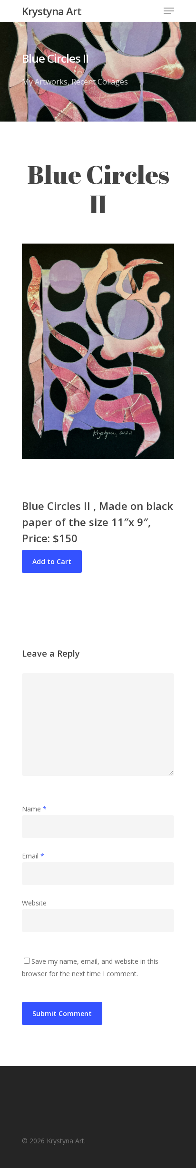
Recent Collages (99, 81)
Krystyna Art (51, 11)
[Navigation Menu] (169, 11)
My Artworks (45, 81)
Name (34, 808)
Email (33, 855)
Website (34, 902)
